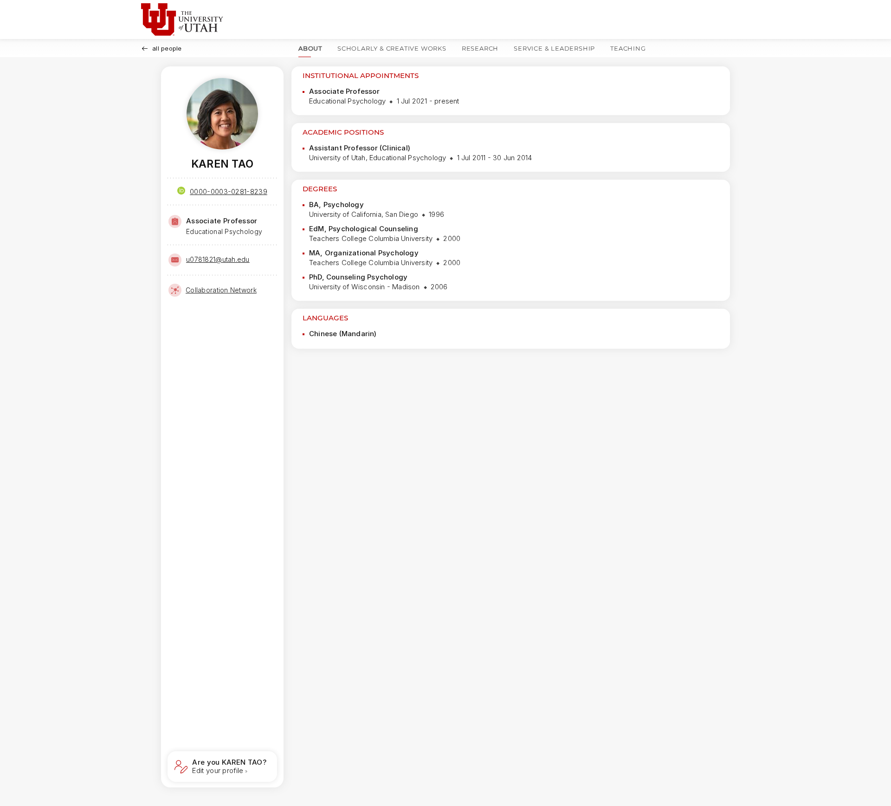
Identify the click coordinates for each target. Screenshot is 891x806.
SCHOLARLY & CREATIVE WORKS (391, 48)
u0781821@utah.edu (218, 259)
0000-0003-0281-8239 (228, 191)
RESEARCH (480, 48)
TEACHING (628, 48)
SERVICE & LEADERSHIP (554, 48)
